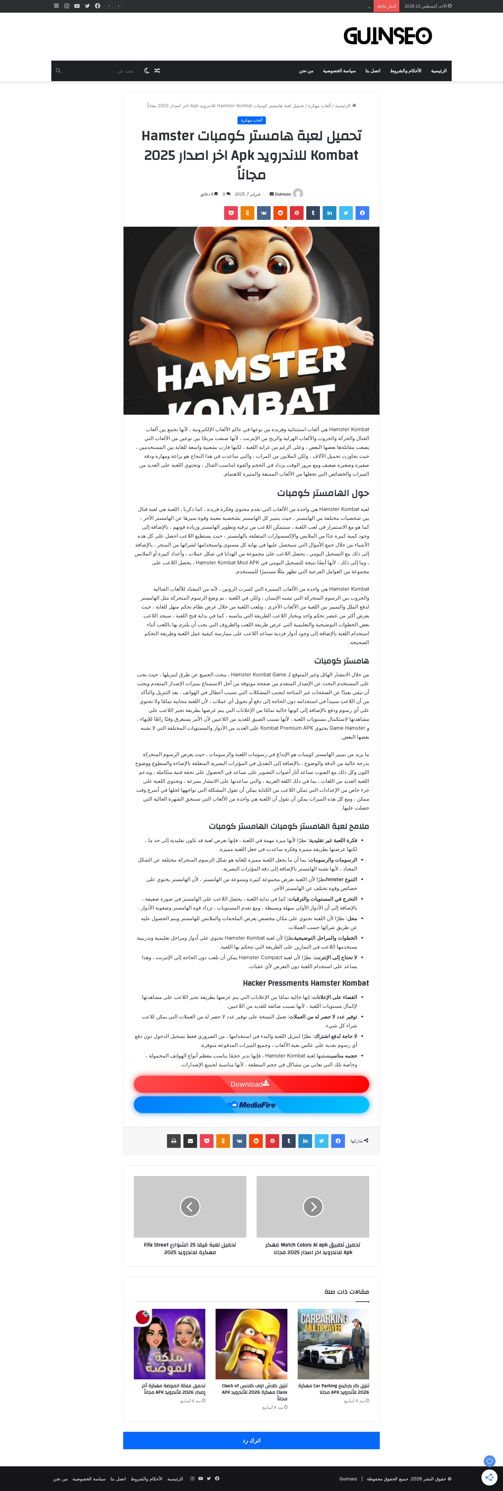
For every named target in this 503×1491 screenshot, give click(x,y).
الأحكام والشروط (406, 70)
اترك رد (252, 1440)
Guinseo (283, 194)
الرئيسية (439, 70)
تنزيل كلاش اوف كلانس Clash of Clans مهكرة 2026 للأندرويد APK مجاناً (254, 1392)
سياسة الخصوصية (339, 70)
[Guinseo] (388, 36)
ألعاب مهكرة (319, 105)
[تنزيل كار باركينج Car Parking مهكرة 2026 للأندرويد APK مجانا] (333, 1344)
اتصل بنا (373, 70)
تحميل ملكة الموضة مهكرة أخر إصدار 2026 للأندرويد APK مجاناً (173, 1389)
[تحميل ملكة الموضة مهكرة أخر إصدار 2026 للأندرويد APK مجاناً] (169, 1344)
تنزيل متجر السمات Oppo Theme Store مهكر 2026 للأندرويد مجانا (305, 6)
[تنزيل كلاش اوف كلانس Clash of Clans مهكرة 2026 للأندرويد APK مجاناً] (251, 1344)
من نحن (306, 70)
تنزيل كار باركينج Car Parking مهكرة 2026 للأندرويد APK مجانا (333, 1389)
